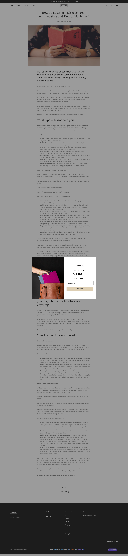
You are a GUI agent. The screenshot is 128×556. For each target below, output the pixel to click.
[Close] (94, 258)
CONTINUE (80, 288)
